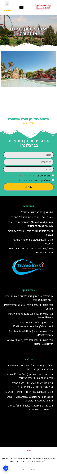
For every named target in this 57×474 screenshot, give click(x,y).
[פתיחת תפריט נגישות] (6, 468)
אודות (28, 450)
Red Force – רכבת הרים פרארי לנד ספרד (32, 217)
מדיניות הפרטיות (27, 175)
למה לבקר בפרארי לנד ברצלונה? (36, 212)
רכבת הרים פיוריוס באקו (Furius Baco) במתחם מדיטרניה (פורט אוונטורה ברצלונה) (29, 376)
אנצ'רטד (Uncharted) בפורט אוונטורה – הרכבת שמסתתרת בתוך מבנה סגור (29, 367)
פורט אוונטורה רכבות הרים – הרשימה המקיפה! (29, 392)
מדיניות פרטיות (29, 469)
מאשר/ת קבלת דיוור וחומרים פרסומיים (34, 180)
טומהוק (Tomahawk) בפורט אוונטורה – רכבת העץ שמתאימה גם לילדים (30, 224)
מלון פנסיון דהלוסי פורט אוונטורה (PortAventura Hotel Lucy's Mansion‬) (32, 324)
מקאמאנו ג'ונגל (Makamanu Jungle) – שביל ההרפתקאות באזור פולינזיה (30, 399)
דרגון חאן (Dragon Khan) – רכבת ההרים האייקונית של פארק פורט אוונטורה (32, 385)
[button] (21, 7)
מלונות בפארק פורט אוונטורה (28, 119)
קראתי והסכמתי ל (35, 175)
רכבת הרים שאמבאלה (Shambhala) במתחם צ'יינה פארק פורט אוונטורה (30, 407)
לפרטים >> (28, 123)
